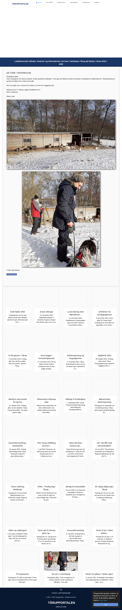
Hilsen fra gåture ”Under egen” (100, 574)
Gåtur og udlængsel (17, 530)
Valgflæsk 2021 (104, 355)
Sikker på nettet (61, 607)
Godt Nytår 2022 (17, 312)
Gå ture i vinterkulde (61, 574)
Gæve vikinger (46, 312)
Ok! (106, 604)
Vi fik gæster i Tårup (17, 355)
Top (61, 590)
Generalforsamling (75, 530)
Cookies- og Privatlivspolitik (61, 593)
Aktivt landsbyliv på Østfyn (39, 34)
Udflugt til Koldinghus (75, 399)
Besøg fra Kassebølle (75, 487)
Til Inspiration (22, 574)
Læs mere (103, 600)
